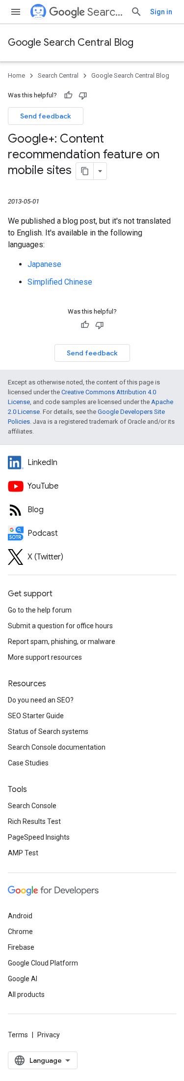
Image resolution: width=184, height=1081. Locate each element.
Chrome (20, 931)
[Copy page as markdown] (85, 171)
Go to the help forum (40, 610)
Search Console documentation (56, 747)
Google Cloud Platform (43, 963)
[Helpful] (68, 95)
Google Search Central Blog (70, 42)
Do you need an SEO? (41, 700)
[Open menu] (16, 12)
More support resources (45, 657)
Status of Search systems (48, 731)
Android (20, 916)
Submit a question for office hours (60, 626)
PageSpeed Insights (39, 837)
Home (16, 75)
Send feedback (45, 116)
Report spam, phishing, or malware (61, 641)
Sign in (161, 12)
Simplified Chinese (59, 282)
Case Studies (28, 763)
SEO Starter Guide (36, 716)
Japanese (44, 264)
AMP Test (23, 853)
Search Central (105, 12)
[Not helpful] (83, 95)
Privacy (48, 1035)
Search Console (32, 806)
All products (26, 994)
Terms (18, 1035)
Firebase (21, 947)
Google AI (22, 979)
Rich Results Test (34, 821)
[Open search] (136, 12)
